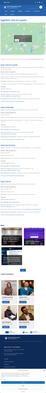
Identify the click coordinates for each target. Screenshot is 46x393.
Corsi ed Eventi (36, 11)
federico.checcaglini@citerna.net (8, 206)
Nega (23, 385)
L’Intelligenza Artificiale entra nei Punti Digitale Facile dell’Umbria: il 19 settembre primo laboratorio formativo (11, 260)
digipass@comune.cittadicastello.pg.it (11, 91)
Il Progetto (12, 11)
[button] (44, 370)
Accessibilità (6, 364)
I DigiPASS (20, 11)
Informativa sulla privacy (9, 361)
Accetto (17, 40)
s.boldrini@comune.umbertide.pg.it (8, 134)
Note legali (6, 359)
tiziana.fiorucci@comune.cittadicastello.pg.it (10, 96)
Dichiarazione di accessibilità (9, 367)
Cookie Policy (23, 391)
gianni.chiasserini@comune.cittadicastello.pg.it (13, 101)
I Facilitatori (27, 11)
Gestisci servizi (3, 379)
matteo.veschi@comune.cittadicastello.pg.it (31, 209)
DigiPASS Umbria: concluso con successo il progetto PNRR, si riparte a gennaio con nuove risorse (11, 240)
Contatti (12, 14)
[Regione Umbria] (9, 2)
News (6, 14)
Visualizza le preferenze (23, 389)
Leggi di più (6, 302)
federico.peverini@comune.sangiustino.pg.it (10, 170)
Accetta (23, 382)
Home (6, 11)
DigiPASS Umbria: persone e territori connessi (33, 242)
